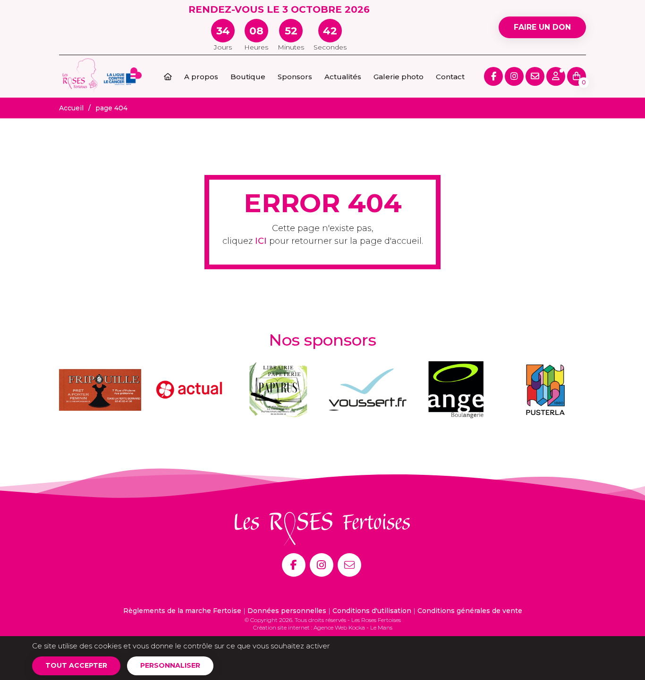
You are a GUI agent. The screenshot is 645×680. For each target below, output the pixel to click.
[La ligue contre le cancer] (123, 75)
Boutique (247, 76)
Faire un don (542, 27)
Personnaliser (170, 665)
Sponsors (295, 76)
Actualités (342, 76)
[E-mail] (349, 565)
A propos (201, 76)
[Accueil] (168, 76)
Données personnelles (286, 610)
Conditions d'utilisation (371, 610)
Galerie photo (398, 76)
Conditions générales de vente (469, 610)
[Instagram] (321, 565)
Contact (450, 76)
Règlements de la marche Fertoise (182, 610)
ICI (261, 241)
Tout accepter (76, 665)
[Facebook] (293, 565)
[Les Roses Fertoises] (80, 75)
